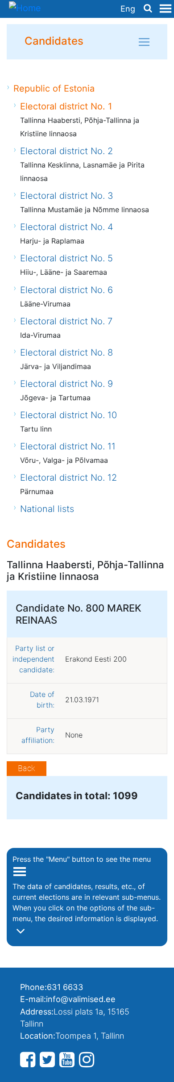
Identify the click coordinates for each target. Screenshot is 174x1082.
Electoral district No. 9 (66, 383)
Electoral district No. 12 (68, 477)
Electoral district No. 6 (66, 290)
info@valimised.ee (81, 999)
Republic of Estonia (54, 88)
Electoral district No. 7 (66, 321)
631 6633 (65, 987)
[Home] (25, 9)
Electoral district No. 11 (68, 446)
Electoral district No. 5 (66, 258)
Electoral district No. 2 (66, 151)
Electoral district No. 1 (66, 106)
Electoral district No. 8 (66, 352)
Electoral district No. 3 (66, 195)
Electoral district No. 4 (66, 227)
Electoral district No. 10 (68, 415)
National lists (47, 508)
